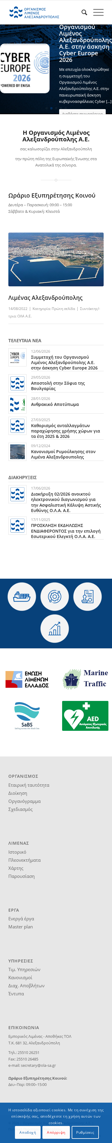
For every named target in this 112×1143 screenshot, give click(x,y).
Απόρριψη (56, 1132)
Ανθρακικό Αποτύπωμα (55, 404)
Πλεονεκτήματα (24, 860)
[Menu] (95, 12)
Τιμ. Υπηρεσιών (24, 969)
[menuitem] (81, 12)
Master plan (20, 927)
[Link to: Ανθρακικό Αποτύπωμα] (17, 404)
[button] (46, 108)
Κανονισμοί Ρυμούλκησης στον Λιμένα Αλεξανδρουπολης (63, 454)
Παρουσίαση (21, 876)
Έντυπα (16, 994)
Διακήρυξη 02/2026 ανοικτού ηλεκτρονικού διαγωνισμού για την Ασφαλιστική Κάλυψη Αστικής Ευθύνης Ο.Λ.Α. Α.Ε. (66, 502)
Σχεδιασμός (20, 809)
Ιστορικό (17, 852)
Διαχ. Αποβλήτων (26, 985)
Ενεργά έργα (21, 919)
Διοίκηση (17, 793)
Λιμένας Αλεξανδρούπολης (45, 298)
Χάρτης (15, 868)
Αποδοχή (27, 1132)
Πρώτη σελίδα (63, 308)
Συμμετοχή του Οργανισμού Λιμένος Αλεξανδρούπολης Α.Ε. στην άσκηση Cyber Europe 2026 (64, 362)
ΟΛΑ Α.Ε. (24, 316)
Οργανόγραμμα (24, 801)
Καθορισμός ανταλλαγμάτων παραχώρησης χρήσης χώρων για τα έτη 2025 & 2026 (65, 431)
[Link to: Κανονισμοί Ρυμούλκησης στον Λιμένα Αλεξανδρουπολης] (17, 451)
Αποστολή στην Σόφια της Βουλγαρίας (58, 385)
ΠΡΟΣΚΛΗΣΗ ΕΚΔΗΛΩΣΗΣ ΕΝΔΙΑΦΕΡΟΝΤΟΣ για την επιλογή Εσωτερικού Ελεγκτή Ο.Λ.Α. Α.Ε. (66, 530)
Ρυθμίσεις (85, 1132)
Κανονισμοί (20, 977)
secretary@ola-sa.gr (38, 1065)
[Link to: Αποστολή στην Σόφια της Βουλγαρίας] (17, 383)
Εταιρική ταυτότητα (28, 785)
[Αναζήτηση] (81, 12)
